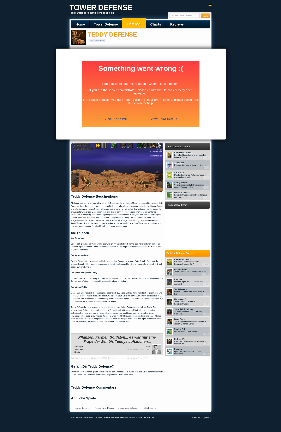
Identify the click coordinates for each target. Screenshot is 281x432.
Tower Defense (106, 24)
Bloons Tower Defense (127, 408)
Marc (148, 346)
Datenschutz (196, 417)
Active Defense (82, 408)
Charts (155, 24)
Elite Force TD (150, 408)
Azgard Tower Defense (104, 408)
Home (80, 24)
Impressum (206, 417)
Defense (134, 24)
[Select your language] (210, 5)
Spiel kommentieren (97, 40)
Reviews (177, 24)
